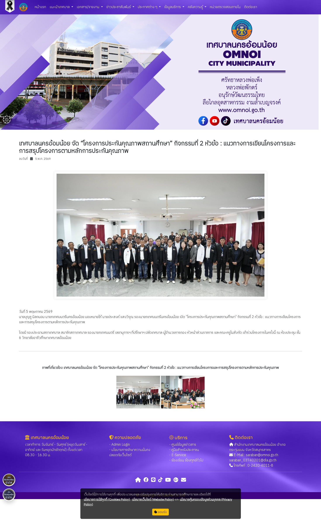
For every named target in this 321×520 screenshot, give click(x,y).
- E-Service (177, 455)
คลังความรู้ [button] (196, 7)
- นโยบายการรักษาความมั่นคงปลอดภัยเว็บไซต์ (129, 452)
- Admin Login (119, 445)
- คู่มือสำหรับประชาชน (184, 450)
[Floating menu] (7, 120)
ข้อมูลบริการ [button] (173, 7)
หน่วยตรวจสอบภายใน (225, 7)
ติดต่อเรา (250, 7)
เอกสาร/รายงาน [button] (88, 7)
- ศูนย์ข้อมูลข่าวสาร (182, 445)
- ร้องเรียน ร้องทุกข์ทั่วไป (186, 460)
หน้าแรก (40, 7)
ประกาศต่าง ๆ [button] (148, 7)
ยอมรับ (162, 512)
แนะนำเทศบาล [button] (60, 7)
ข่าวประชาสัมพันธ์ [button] (119, 7)
